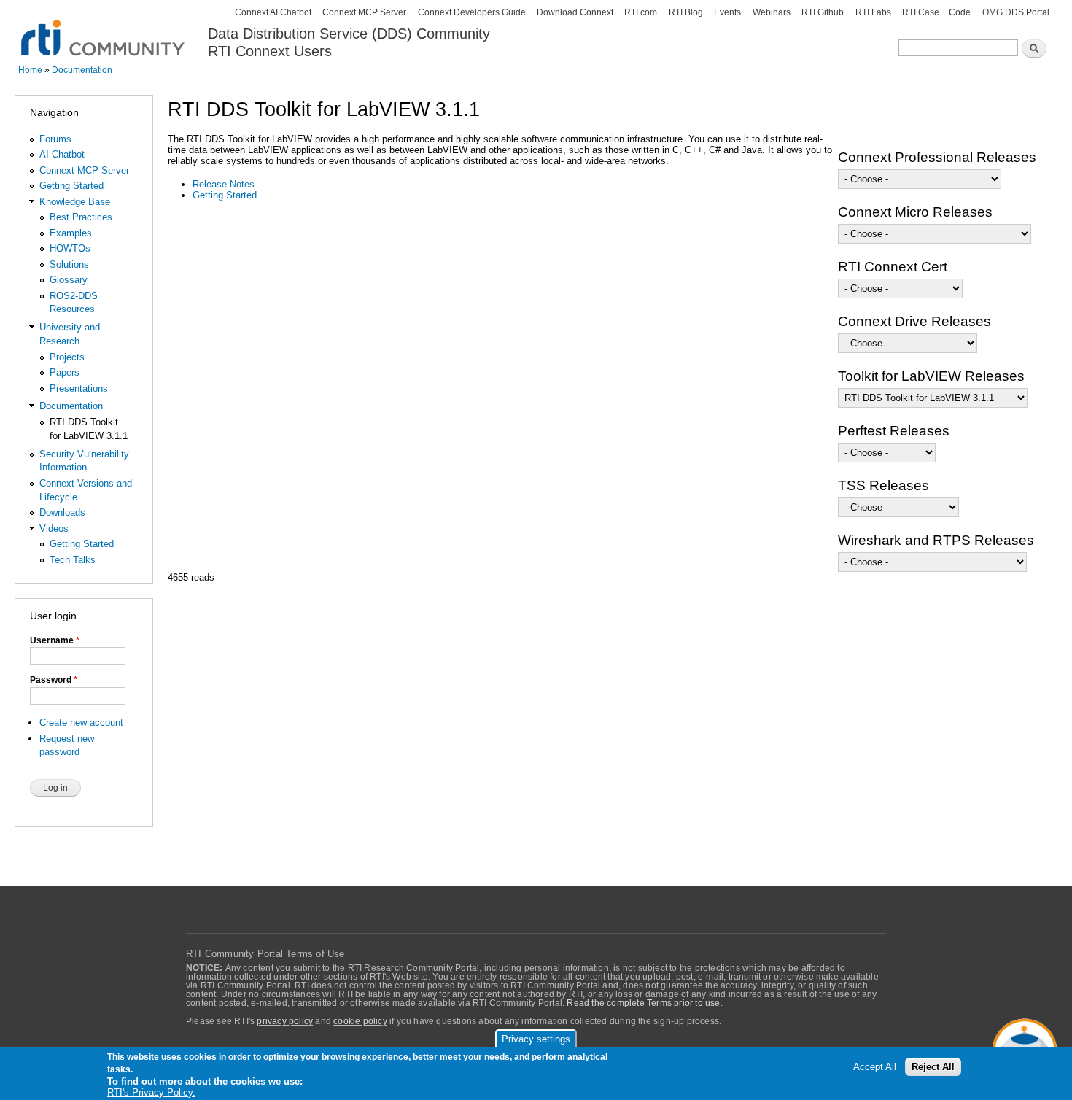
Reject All (933, 1066)
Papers (64, 372)
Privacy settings (536, 1039)
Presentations (79, 388)
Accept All (874, 1066)
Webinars (772, 12)
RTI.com (640, 12)
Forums (55, 138)
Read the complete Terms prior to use (643, 1003)
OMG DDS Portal (1015, 12)
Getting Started (71, 185)
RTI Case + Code (936, 12)
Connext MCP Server (364, 12)
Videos (54, 528)
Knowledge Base (74, 201)
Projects (67, 357)
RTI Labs (873, 12)
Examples (71, 233)
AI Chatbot (62, 154)
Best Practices (81, 217)
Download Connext (575, 12)
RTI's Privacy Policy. (151, 1092)
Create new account (81, 722)
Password (53, 680)
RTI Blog (686, 12)
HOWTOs (70, 248)
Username (54, 640)
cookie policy (360, 1021)
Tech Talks (73, 559)
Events (727, 12)
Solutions (69, 264)
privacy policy (285, 1021)
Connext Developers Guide (472, 12)
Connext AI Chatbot (273, 12)
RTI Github (822, 12)
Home (30, 70)
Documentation (82, 70)
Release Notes (224, 184)
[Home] (104, 29)
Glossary (69, 279)
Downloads (62, 512)
